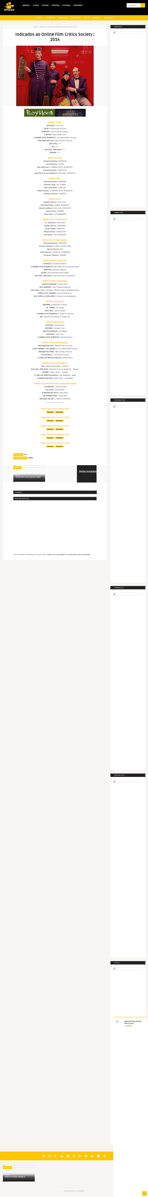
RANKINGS (78, 5)
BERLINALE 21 (109, 18)
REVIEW (45, 5)
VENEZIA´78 (97, 18)
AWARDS (26, 5)
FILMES (36, 5)
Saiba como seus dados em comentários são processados (68, 555)
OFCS (25, 454)
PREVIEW (55, 5)
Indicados (50, 412)
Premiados (59, 412)
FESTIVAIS (66, 5)
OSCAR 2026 (63, 18)
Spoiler (18, 475)
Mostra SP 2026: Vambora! (15, 1177)
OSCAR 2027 (50, 18)
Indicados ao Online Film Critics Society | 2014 (61, 27)
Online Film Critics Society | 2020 (28, 477)
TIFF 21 (86, 18)
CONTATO (39, 18)
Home (35, 27)
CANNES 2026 (76, 18)
